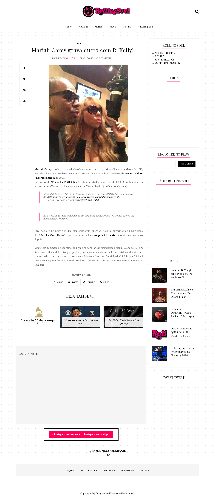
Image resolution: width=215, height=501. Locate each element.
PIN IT (106, 282)
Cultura (127, 26)
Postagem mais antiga (96, 434)
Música (98, 26)
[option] (37, 318)
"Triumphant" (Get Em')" (65, 182)
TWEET (74, 282)
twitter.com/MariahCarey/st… (104, 196)
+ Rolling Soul (145, 26)
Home (68, 26)
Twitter (144, 470)
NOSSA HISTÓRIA (165, 53)
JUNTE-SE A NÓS (165, 59)
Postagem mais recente (67, 434)
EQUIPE (159, 56)
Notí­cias (83, 26)
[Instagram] (19, 11)
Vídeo (112, 26)
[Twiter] (26, 11)
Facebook (110, 470)
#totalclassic (79, 196)
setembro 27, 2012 (89, 199)
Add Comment (103, 58)
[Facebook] (34, 11)
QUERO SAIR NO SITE (167, 62)
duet (80, 43)
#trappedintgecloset (60, 196)
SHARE (59, 282)
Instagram (127, 470)
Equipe (71, 470)
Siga (107, 454)
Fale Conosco (89, 470)
